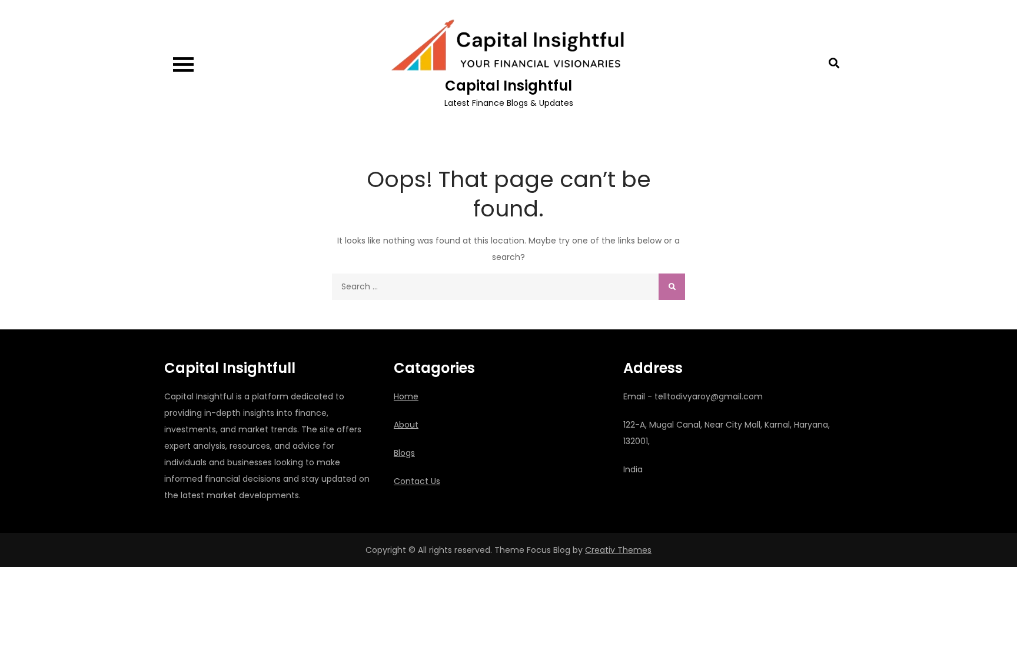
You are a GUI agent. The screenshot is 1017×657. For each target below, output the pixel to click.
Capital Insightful (508, 85)
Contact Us (417, 481)
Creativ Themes (618, 550)
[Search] (672, 287)
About (406, 425)
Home (406, 396)
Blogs (404, 453)
